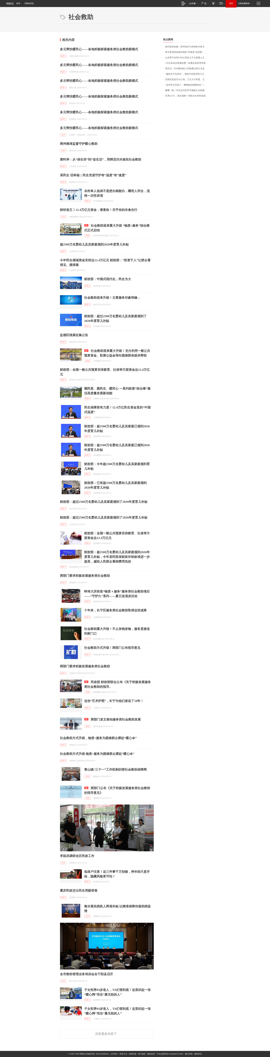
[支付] (214, 3)
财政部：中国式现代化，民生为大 (107, 279)
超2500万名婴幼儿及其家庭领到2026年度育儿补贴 (94, 244)
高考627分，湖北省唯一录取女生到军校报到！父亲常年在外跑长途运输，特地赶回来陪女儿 (187, 96)
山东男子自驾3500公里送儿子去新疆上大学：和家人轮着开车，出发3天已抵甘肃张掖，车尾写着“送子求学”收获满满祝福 (187, 57)
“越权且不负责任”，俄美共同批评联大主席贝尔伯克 (187, 74)
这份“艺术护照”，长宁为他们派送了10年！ (114, 701)
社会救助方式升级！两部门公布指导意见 (112, 647)
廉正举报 (188, 1054)
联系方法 (123, 1054)
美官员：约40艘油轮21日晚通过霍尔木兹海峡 (187, 68)
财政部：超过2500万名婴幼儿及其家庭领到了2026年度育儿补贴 (104, 501)
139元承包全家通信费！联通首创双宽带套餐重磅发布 (187, 63)
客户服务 (142, 1054)
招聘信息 (132, 1054)
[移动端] (183, 3)
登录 (231, 3)
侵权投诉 (198, 1054)
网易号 (63, 56)
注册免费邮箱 (243, 3)
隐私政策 (151, 1054)
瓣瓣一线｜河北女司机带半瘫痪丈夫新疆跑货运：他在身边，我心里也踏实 (187, 90)
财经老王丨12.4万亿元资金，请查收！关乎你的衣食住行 (98, 209)
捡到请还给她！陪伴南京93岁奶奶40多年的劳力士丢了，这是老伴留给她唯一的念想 (187, 47)
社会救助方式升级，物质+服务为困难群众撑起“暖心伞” (98, 738)
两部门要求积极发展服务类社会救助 (85, 575)
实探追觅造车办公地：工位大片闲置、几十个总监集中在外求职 (187, 79)
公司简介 (114, 1054)
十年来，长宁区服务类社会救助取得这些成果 (115, 610)
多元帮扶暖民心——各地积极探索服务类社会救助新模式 (99, 49)
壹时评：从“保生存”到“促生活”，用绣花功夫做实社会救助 (100, 159)
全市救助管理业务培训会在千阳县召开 (86, 974)
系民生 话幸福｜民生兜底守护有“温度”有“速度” (93, 175)
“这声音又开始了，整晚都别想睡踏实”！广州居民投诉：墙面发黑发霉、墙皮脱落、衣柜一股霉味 (187, 85)
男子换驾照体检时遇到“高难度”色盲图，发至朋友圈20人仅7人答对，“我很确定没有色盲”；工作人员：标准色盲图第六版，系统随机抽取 (187, 52)
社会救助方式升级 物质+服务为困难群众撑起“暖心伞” (97, 753)
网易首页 (10, 3)
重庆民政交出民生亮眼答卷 (79, 890)
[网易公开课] (193, 3)
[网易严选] (204, 3)
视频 (87, 236)
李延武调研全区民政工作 (77, 856)
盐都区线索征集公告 (74, 335)
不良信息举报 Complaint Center (170, 1054)
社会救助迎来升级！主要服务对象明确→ (112, 297)
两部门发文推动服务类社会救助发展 (116, 719)
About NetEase (102, 1054)
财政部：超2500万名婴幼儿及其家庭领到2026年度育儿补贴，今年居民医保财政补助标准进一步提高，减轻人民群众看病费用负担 (117, 556)
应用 (18, 3)
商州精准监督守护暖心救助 (79, 143)
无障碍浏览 (29, 3)
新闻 (63, 135)
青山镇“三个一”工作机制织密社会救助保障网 (115, 769)
